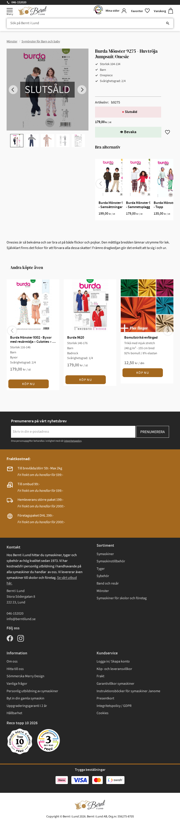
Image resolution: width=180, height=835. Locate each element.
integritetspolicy (72, 441)
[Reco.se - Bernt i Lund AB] (98, 11)
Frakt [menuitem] (100, 676)
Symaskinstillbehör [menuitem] (111, 561)
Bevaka (130, 132)
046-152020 (18, 2)
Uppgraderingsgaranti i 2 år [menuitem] (27, 705)
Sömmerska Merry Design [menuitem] (25, 676)
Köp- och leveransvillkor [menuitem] (114, 668)
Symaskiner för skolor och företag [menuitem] (122, 598)
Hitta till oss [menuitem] (15, 668)
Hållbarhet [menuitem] (14, 713)
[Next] (81, 89)
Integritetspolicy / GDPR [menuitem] (114, 705)
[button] (9, 10)
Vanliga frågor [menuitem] (17, 683)
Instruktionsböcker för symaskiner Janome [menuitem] (128, 691)
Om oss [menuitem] (12, 661)
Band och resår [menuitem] (108, 583)
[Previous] (13, 89)
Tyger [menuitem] (101, 568)
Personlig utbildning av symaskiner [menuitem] (32, 691)
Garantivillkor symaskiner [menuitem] (115, 683)
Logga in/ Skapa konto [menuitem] (113, 661)
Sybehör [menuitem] (103, 576)
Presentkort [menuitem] (105, 698)
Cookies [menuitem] (102, 713)
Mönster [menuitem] (103, 590)
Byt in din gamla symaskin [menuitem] (25, 698)
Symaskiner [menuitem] (105, 554)
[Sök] (167, 23)
